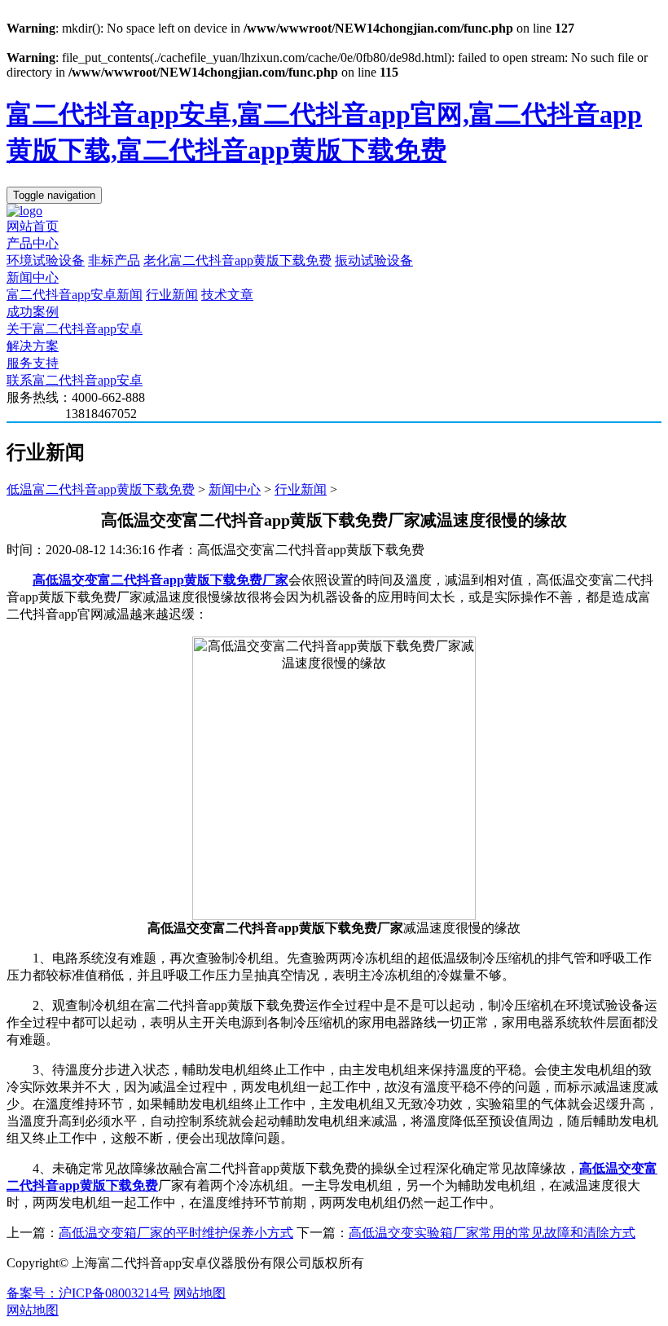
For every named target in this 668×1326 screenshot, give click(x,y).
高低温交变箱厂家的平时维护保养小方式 (176, 1233)
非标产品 (114, 260)
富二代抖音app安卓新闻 (75, 295)
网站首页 (33, 226)
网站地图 (200, 1293)
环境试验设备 (46, 260)
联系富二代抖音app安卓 (75, 380)
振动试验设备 (374, 260)
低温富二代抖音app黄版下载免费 (101, 489)
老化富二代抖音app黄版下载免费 (237, 260)
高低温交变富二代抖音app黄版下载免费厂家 (160, 580)
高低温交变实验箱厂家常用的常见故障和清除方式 (492, 1233)
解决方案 (33, 346)
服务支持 (33, 363)
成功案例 (33, 312)
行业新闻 (172, 295)
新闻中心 (33, 277)
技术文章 (227, 295)
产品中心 (33, 243)
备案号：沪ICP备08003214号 (88, 1293)
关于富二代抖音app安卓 (75, 329)
